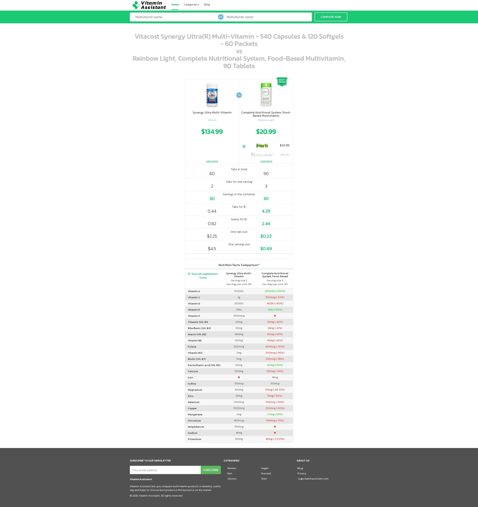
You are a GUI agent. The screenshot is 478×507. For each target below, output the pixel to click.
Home (175, 5)
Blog (207, 5)
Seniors (232, 479)
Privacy (301, 473)
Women (231, 468)
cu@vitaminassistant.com (313, 479)
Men (229, 473)
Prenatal (266, 473)
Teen (264, 479)
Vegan (265, 468)
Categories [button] (190, 5)
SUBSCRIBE (210, 470)
